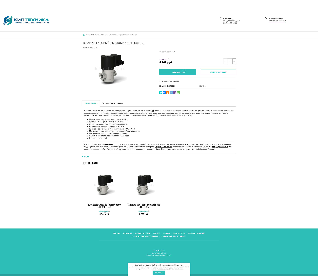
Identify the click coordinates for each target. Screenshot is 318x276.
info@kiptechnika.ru (277, 20)
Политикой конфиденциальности (170, 269)
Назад (86, 156)
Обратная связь (179, 233)
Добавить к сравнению (170, 81)
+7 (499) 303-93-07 (163, 147)
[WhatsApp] (178, 92)
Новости (166, 233)
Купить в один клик (218, 72)
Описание (90, 103)
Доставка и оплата (142, 233)
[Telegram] (171, 92)
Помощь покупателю (196, 233)
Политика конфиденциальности (145, 236)
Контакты (156, 233)
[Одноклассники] (167, 92)
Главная (91, 35)
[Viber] (174, 92)
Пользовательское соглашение (173, 236)
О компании (127, 233)
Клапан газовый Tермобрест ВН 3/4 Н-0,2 (104, 205)
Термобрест (109, 144)
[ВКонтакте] (164, 92)
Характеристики (112, 103)
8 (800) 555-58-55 (276, 18)
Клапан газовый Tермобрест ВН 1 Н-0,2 (144, 205)
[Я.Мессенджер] (160, 92)
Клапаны (100, 35)
